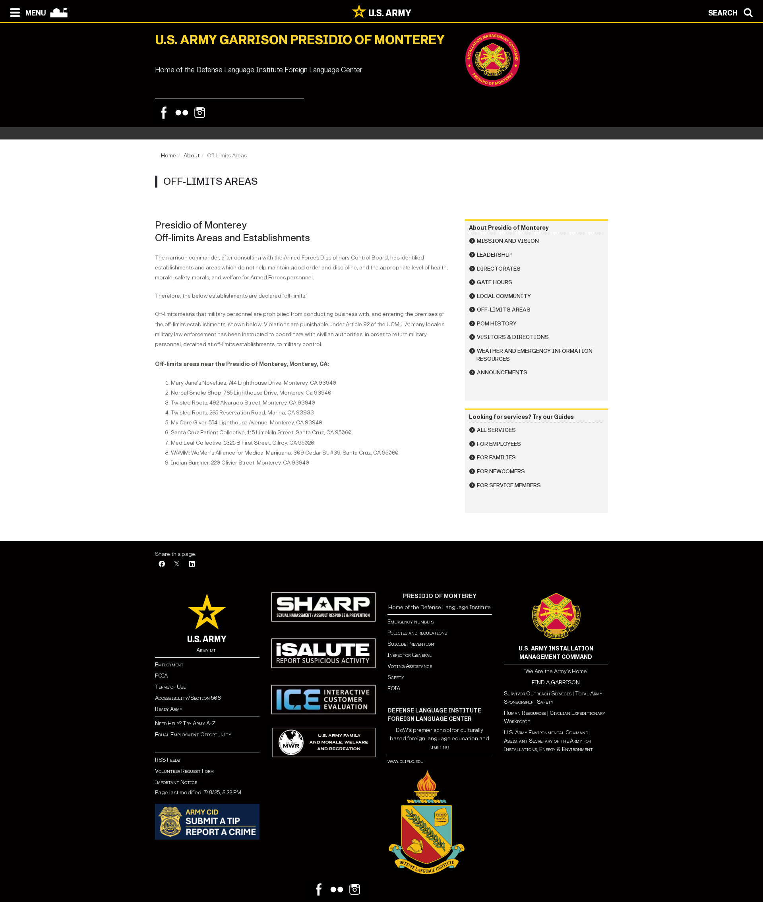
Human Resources (525, 713)
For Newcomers (501, 471)
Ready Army (168, 709)
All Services (496, 430)
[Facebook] (164, 113)
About (191, 155)
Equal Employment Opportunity (193, 734)
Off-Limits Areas (504, 309)
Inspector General (409, 655)
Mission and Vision (508, 241)
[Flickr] (182, 113)
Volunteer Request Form (184, 771)
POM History (497, 323)
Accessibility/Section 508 (188, 698)
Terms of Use (170, 686)
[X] (177, 564)
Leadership (494, 255)
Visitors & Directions (513, 337)
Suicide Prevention (410, 644)
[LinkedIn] (192, 564)
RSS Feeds (167, 760)
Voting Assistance (409, 666)
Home (168, 155)
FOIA (161, 675)
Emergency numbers (410, 621)
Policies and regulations (417, 632)
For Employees (499, 444)
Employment (169, 664)
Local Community (504, 296)
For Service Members (509, 485)
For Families (496, 457)
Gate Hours (494, 282)
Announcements (502, 372)
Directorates (499, 268)
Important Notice (176, 782)
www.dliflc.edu (405, 761)
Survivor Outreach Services (537, 693)
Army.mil (207, 650)
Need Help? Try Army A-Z (185, 723)
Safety (395, 677)
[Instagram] (200, 113)
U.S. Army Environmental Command (546, 732)
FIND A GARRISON (556, 682)
